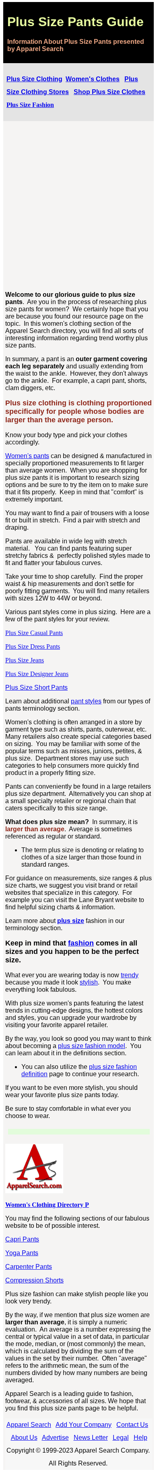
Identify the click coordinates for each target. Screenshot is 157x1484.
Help (140, 1437)
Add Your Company (84, 1424)
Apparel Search (28, 1424)
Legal (121, 1437)
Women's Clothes (93, 79)
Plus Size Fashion (30, 104)
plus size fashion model (91, 1045)
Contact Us (132, 1424)
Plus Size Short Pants (36, 687)
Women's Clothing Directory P (47, 1204)
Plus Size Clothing (34, 79)
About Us (24, 1437)
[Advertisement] (78, 206)
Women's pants (27, 455)
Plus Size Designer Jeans (36, 673)
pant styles (86, 701)
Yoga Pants (21, 1253)
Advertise (55, 1437)
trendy (129, 975)
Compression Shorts (34, 1280)
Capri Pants (22, 1239)
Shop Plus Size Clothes (109, 91)
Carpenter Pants (28, 1266)
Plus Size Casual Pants (34, 632)
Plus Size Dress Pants (32, 646)
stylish (89, 982)
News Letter (91, 1437)
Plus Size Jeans (24, 660)
